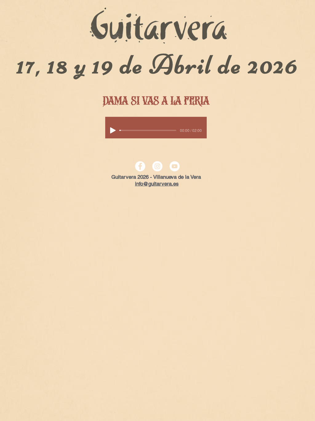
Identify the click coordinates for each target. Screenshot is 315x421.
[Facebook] (140, 166)
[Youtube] (174, 166)
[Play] (113, 130)
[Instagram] (157, 166)
